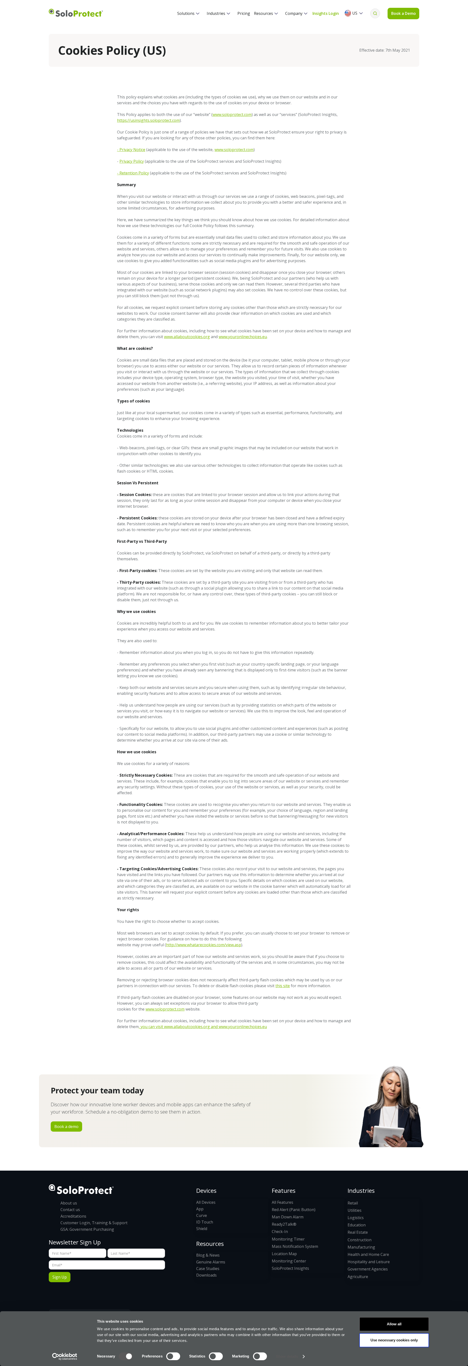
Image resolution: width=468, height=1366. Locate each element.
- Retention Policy (133, 173)
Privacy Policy (131, 161)
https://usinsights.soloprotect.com (148, 120)
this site (282, 985)
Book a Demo (403, 13)
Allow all (394, 1324)
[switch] (173, 1356)
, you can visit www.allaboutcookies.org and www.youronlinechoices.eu (203, 1026)
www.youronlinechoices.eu (243, 336)
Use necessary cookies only (394, 1340)
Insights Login (325, 13)
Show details (287, 1356)
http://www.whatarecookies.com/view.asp (203, 944)
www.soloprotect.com (232, 114)
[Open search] (375, 13)
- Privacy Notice (131, 149)
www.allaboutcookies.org (187, 336)
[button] (188, 13)
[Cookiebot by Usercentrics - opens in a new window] (64, 1356)
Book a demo (66, 1126)
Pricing (243, 13)
